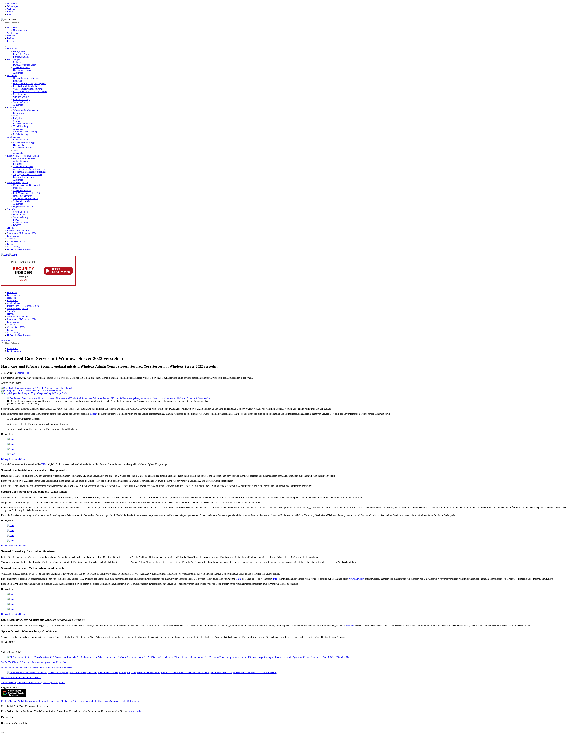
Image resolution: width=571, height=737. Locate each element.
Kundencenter (54, 701)
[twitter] (2, 647)
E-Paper (17, 220)
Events (10, 41)
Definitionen (19, 214)
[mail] (6, 647)
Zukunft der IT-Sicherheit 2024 (21, 233)
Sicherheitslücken (21, 67)
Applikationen (14, 137)
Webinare (11, 35)
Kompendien (13, 236)
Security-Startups (21, 217)
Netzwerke (12, 75)
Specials (11, 209)
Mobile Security (20, 134)
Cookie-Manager (9, 701)
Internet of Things (21, 99)
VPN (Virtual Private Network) (28, 89)
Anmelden (6, 340)
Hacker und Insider (22, 70)
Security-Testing (20, 102)
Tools (15, 150)
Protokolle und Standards (25, 86)
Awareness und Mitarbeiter (25, 198)
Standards (17, 188)
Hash (238, 579)
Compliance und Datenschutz (27, 185)
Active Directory (356, 579)
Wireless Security (21, 97)
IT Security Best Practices (19, 249)
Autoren (137, 701)
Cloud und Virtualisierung (25, 131)
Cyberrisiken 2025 (16, 241)
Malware (17, 62)
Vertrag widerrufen (38, 701)
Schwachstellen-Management (27, 110)
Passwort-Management (23, 177)
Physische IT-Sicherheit (24, 123)
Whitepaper (12, 33)
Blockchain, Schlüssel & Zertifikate (29, 171)
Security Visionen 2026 (18, 230)
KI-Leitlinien (127, 701)
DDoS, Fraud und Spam (24, 64)
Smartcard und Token (23, 166)
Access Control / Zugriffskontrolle (29, 169)
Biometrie (17, 163)
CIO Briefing (13, 246)
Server (16, 115)
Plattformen (12, 107)
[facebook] (1, 647)
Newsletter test (20, 30)
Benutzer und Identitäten (24, 158)
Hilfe (26, 701)
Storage (16, 121)
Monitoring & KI (21, 94)
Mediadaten (66, 701)
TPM (43, 464)
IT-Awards (12, 48)
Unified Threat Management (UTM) (30, 83)
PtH (275, 579)
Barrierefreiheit (92, 701)
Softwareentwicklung (23, 147)
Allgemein (18, 73)
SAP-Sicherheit (20, 212)
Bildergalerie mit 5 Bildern (13, 459)
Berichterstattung (21, 56)
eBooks (10, 228)
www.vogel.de (136, 711)
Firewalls (17, 81)
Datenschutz (78, 701)
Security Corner (20, 222)
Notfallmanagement (22, 196)
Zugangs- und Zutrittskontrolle (27, 174)
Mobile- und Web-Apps (24, 142)
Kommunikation (20, 139)
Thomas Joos (22, 372)
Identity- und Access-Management (23, 155)
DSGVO (17, 225)
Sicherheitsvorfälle (21, 201)
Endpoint (17, 118)
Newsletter (12, 27)
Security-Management (17, 182)
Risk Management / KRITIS (26, 193)
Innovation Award (21, 54)
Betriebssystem (20, 113)
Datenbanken (19, 145)
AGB (20, 701)
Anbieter (11, 238)
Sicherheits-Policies (22, 190)
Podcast (10, 38)
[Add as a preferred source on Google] (13, 696)
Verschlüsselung (20, 126)
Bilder (10, 244)
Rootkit (93, 413)
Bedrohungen (13, 59)
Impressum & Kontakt (110, 701)
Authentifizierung (21, 161)
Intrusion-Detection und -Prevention (30, 91)
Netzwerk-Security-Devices (26, 78)
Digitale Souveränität (23, 206)
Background (19, 51)
